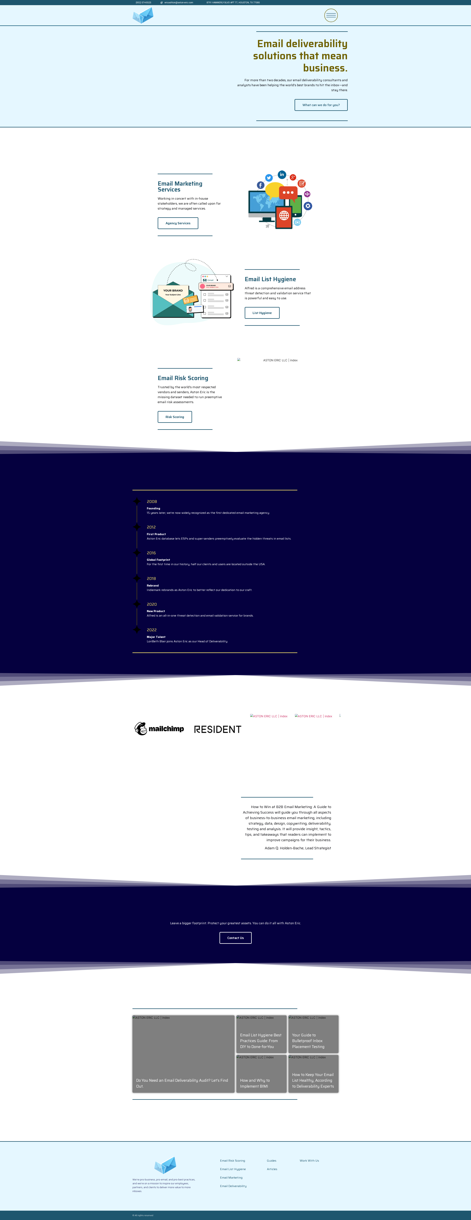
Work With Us (309, 1160)
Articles (272, 1169)
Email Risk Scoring (232, 1160)
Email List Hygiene (233, 1169)
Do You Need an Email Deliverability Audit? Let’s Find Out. (182, 1083)
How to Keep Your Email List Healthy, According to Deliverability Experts (313, 1080)
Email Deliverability (233, 1186)
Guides (271, 1160)
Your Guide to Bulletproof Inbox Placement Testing (308, 1041)
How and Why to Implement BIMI (255, 1083)
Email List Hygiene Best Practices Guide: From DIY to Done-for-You (260, 1041)
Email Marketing (231, 1177)
